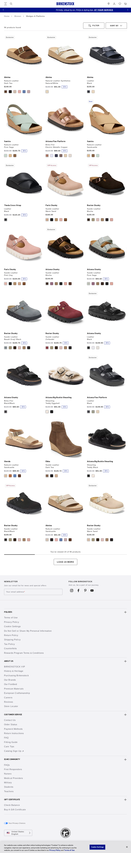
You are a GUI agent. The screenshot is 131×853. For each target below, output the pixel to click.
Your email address (15, 592)
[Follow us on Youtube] (92, 590)
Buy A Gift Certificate (15, 810)
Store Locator (11, 706)
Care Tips (9, 746)
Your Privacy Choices (16, 823)
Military (8, 782)
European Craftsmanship (17, 693)
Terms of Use (11, 618)
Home (7, 16)
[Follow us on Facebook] (78, 590)
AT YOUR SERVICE (84, 10)
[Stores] (108, 4)
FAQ (6, 738)
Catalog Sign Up (12, 751)
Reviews (8, 702)
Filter (95, 25)
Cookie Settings (12, 626)
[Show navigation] (5, 4)
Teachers (9, 791)
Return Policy (11, 635)
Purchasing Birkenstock (16, 675)
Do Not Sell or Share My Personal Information (28, 631)
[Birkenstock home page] (65, 3)
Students (8, 787)
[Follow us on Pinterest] (85, 590)
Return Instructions (14, 733)
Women (18, 16)
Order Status (10, 724)
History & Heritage (13, 671)
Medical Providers (13, 778)
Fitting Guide (11, 742)
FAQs (7, 765)
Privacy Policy (11, 622)
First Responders (13, 769)
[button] (3, 10)
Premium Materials (14, 689)
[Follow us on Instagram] (72, 590)
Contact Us (10, 720)
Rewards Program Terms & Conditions (24, 653)
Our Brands (10, 680)
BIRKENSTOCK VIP (14, 667)
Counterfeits (10, 648)
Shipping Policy (12, 640)
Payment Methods (13, 729)
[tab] (5, 91)
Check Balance (12, 805)
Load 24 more (65, 562)
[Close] (127, 847)
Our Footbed (10, 684)
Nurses (8, 774)
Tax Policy (9, 644)
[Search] (11, 4)
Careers (8, 697)
